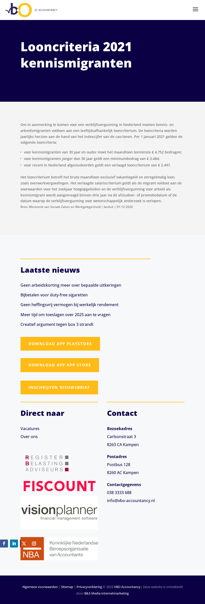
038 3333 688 (119, 492)
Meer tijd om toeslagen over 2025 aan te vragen (65, 314)
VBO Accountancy (127, 587)
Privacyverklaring (89, 587)
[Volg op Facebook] (4, 544)
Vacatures (30, 428)
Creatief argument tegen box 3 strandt (57, 324)
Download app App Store (59, 364)
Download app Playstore (60, 343)
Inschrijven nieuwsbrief (59, 387)
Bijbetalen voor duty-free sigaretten (54, 295)
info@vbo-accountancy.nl (131, 500)
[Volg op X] (24, 544)
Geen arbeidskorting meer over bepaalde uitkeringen (70, 285)
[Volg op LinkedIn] (14, 544)
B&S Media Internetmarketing (106, 593)
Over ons (29, 436)
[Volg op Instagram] (34, 544)
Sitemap (67, 587)
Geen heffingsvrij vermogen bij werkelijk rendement (69, 304)
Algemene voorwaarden (40, 587)
